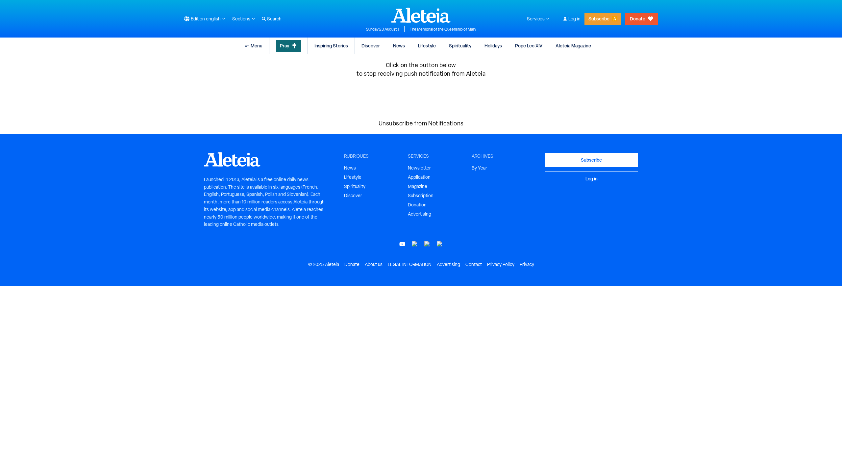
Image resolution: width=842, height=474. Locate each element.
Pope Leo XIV (528, 45)
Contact (473, 264)
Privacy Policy (500, 264)
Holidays (493, 45)
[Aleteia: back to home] (421, 15)
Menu (256, 45)
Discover (370, 45)
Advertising (419, 214)
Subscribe (598, 18)
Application (419, 177)
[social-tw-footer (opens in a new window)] (427, 244)
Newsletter (419, 168)
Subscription (420, 195)
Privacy (527, 264)
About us (374, 264)
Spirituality (460, 45)
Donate (637, 18)
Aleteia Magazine (573, 45)
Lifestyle (427, 45)
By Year (479, 168)
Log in (574, 19)
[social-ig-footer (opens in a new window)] (440, 244)
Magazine (417, 186)
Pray (284, 45)
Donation (417, 205)
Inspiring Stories (331, 45)
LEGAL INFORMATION (410, 264)
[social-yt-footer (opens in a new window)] (402, 244)
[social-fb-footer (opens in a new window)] (415, 244)
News (399, 45)
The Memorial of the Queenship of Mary (443, 29)
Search (274, 19)
